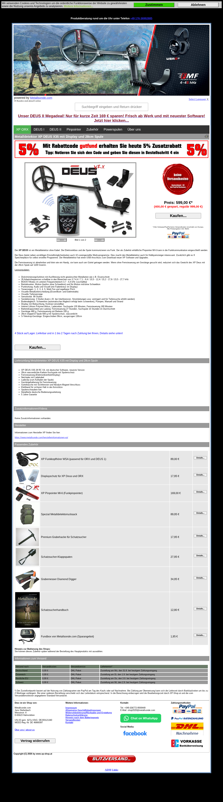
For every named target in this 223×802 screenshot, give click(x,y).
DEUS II (55, 129)
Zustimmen (154, 5)
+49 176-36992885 (141, 18)
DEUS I (39, 129)
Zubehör (92, 129)
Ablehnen (198, 5)
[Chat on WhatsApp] (140, 722)
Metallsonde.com (41, 97)
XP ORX (22, 129)
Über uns (134, 129)
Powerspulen (113, 129)
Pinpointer (74, 129)
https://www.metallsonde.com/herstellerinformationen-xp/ (41, 437)
